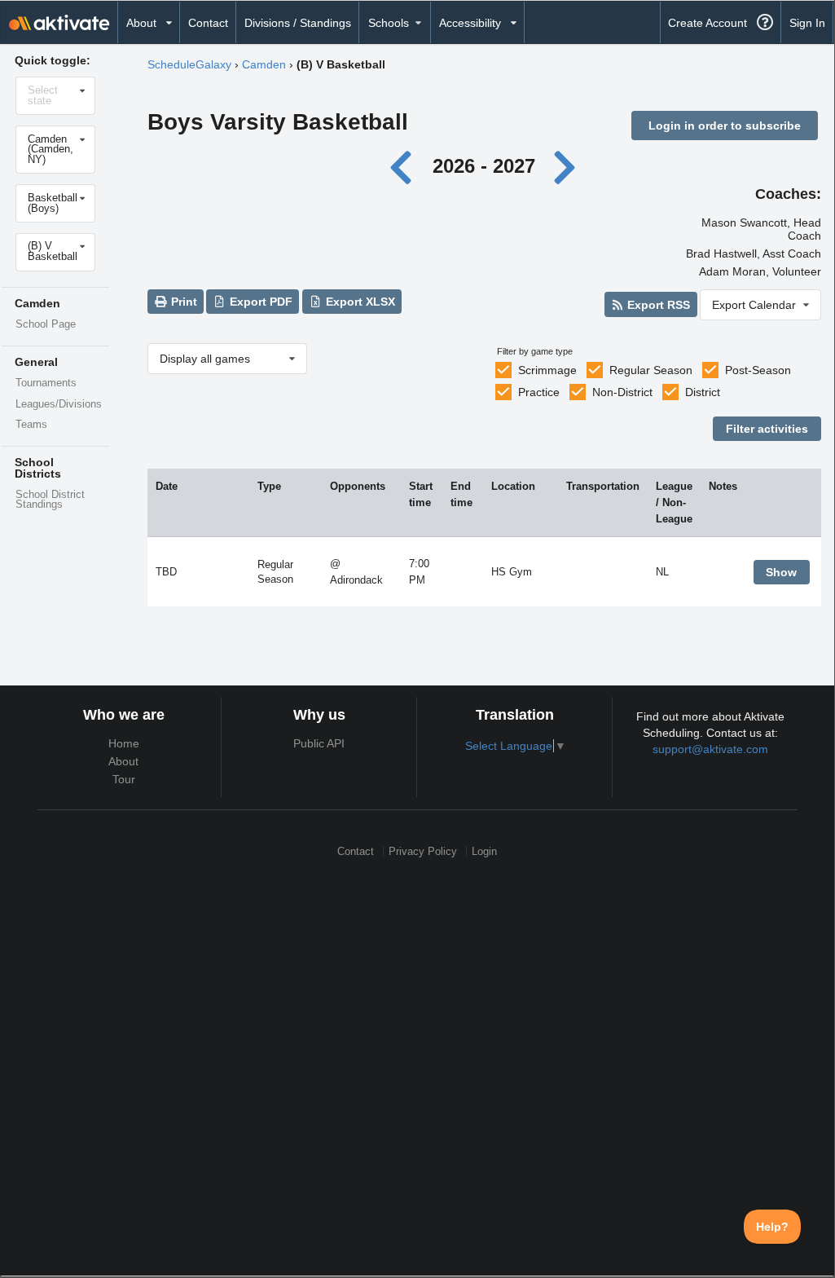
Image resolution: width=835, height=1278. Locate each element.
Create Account (707, 22)
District (702, 392)
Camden (264, 64)
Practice (539, 392)
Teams (31, 424)
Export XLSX (359, 301)
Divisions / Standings (297, 22)
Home (123, 743)
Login (484, 851)
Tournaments (46, 383)
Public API (319, 743)
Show (781, 572)
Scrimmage (547, 370)
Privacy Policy (423, 851)
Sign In (807, 22)
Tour (123, 779)
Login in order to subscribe (724, 125)
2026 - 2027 (484, 166)
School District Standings (50, 500)
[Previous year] (405, 166)
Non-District (622, 392)
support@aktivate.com (710, 749)
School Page (45, 324)
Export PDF (259, 301)
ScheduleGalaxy (189, 64)
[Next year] (565, 166)
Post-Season (758, 370)
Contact (208, 22)
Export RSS (657, 304)
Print (182, 301)
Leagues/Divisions (58, 404)
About (123, 761)
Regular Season (650, 370)
